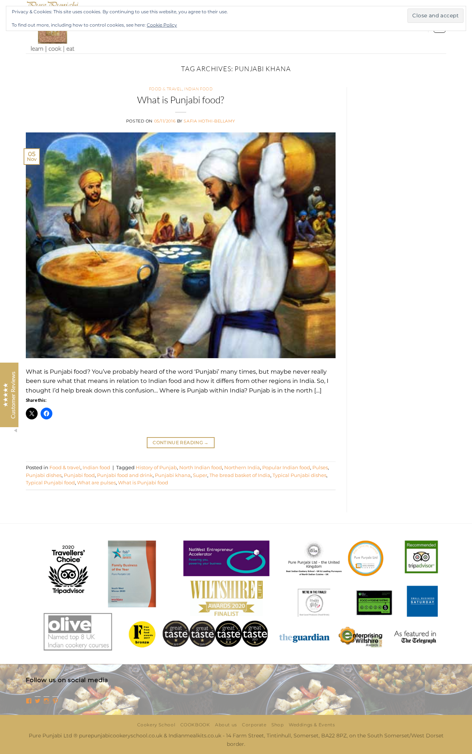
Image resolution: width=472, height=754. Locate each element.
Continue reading (181, 442)
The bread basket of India (239, 475)
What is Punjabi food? (180, 100)
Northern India (242, 467)
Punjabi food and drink (125, 475)
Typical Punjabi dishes (299, 475)
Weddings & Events (312, 724)
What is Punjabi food (143, 482)
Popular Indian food (286, 467)
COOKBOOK (195, 724)
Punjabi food (79, 475)
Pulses (320, 467)
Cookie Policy (162, 25)
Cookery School (156, 724)
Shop (277, 724)
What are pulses (96, 482)
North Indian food (200, 467)
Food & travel (165, 88)
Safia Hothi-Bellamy (209, 121)
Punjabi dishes (44, 475)
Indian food (198, 88)
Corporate (254, 724)
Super (200, 475)
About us (226, 724)
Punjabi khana (173, 475)
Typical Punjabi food (50, 482)
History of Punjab (156, 467)
